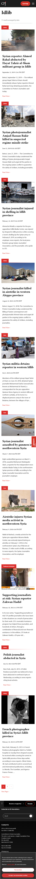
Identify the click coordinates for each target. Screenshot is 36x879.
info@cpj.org (5, 851)
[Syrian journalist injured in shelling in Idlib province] (18, 192)
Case (4, 180)
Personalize (18, 870)
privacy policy (11, 865)
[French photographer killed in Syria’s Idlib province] (18, 709)
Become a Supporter (15, 804)
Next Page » (5, 792)
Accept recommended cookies (18, 875)
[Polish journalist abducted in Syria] (18, 669)
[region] (18, 865)
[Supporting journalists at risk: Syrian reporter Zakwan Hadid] (18, 579)
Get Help (25, 4)
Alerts (5, 27)
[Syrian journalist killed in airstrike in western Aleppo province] (18, 273)
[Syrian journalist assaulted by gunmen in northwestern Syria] (18, 425)
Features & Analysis (8, 566)
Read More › (6, 96)
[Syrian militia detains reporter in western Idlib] (18, 347)
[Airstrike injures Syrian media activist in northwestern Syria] (18, 500)
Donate (30, 804)
